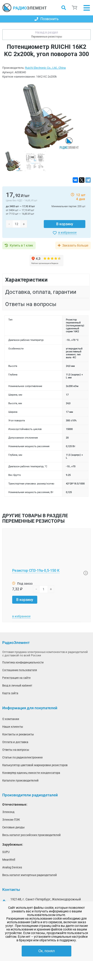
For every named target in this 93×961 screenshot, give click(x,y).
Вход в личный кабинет (17, 685)
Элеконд (8, 812)
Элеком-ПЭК (11, 819)
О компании (10, 719)
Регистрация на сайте (16, 677)
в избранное (67, 232)
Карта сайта (10, 693)
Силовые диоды (13, 827)
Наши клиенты (12, 726)
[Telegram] (88, 180)
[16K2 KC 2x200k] (46, 117)
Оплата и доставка (15, 742)
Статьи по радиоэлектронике (22, 757)
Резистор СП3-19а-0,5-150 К (35, 570)
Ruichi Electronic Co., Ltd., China (45, 67)
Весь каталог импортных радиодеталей (29, 875)
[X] (81, 180)
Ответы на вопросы (15, 749)
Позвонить (49, 19)
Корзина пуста (75, 8)
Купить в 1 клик (21, 245)
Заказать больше (75, 245)
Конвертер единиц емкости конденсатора (31, 772)
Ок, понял (46, 951)
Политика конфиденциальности (23, 662)
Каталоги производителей (20, 780)
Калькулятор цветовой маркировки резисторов (34, 765)
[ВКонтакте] (75, 180)
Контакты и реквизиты (18, 734)
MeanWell (8, 859)
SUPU (5, 852)
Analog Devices (12, 867)
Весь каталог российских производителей (31, 835)
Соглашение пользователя (19, 670)
